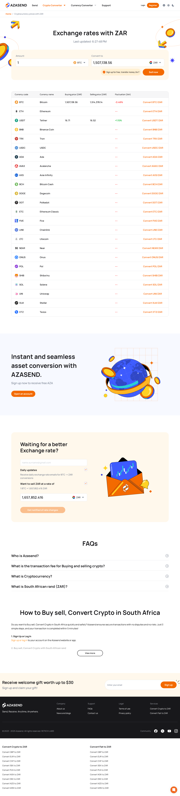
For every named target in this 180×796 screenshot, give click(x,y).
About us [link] (61, 708)
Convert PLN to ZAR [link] (11, 770)
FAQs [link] (90, 708)
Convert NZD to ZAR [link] (11, 783)
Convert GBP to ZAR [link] (11, 752)
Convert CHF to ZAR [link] (11, 761)
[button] (35, 5)
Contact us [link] (93, 713)
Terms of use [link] (124, 708)
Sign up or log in (19, 640)
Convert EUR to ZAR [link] (11, 756)
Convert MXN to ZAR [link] (11, 788)
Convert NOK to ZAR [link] (11, 774)
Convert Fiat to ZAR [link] (159, 713)
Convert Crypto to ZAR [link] (160, 708)
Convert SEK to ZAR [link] (11, 765)
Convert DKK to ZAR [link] (11, 779)
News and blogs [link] (64, 713)
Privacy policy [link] (125, 713)
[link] (35, 5)
